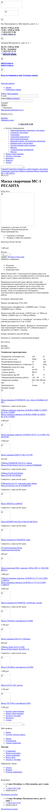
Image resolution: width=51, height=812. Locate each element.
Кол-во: (4, 252)
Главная (4, 169)
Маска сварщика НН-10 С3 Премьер (15, 639)
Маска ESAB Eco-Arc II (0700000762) (16, 486)
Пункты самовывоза (14, 772)
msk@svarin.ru (7, 65)
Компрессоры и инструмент (21, 143)
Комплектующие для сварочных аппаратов (27, 141)
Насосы (13, 152)
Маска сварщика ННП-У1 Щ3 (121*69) (17, 455)
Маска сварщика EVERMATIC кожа (15, 540)
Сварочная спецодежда (19, 137)
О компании (11, 751)
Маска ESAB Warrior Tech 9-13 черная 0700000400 (21, 465)
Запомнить (7, 108)
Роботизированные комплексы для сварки (27, 130)
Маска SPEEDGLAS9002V (12, 504)
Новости (9, 160)
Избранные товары (13, 90)
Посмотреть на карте (9, 794)
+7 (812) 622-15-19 (13, 803)
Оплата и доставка (13, 156)
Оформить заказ (7, 120)
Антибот (4, 103)
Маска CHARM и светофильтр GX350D (17, 667)
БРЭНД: (4, 346)
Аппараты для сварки (19, 132)
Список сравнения (13, 743)
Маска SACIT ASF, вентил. (12, 685)
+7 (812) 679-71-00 (13, 788)
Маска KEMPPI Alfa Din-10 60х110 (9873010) (19, 522)
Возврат (9, 770)
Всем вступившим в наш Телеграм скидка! (19, 75)
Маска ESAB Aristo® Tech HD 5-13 (15, 649)
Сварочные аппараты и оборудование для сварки (28, 169)
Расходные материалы (19, 139)
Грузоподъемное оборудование (22, 145)
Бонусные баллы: (8, 242)
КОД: (3, 191)
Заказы (8, 87)
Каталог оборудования (15, 711)
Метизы (13, 147)
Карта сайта (10, 757)
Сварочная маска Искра (10, 550)
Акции (8, 162)
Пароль (4, 98)
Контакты (10, 158)
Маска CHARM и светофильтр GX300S (17, 621)
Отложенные (11, 741)
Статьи (8, 720)
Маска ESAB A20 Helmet (11, 475)
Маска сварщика (27, 171)
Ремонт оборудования (14, 154)
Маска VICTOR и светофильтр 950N (16, 703)
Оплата (9, 768)
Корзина (4, 118)
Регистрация (12, 94)
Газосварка (14, 135)
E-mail (3, 96)
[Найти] (24, 167)
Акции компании (13, 755)
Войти (3, 94)
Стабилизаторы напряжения (21, 150)
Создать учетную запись (15, 735)
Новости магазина (13, 753)
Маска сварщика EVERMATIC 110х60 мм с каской (21, 603)
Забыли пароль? (13, 98)
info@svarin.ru (7, 63)
